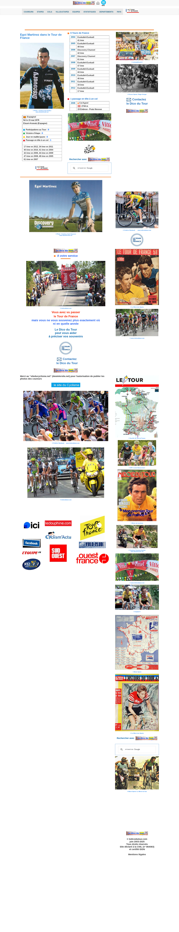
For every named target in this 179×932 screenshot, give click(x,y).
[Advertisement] (89, 22)
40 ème (80, 78)
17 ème (80, 91)
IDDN (142, 849)
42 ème (80, 53)
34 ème (80, 85)
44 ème (80, 72)
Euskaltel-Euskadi (85, 37)
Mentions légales (137, 854)
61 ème (80, 59)
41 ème (80, 40)
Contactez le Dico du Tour (66, 361)
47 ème (80, 66)
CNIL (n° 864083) (145, 847)
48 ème (80, 47)
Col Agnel (83, 103)
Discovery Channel (86, 50)
